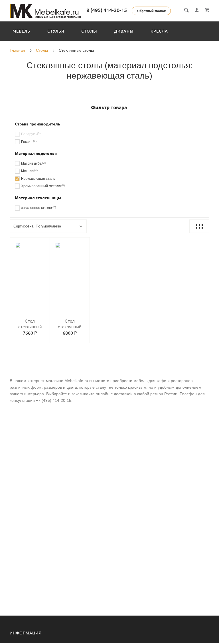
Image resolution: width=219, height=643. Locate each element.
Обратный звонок (151, 11)
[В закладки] (43, 242)
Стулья (55, 31)
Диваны (123, 31)
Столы (89, 31)
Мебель (21, 31)
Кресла (159, 31)
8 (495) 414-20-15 (106, 10)
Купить (35, 275)
